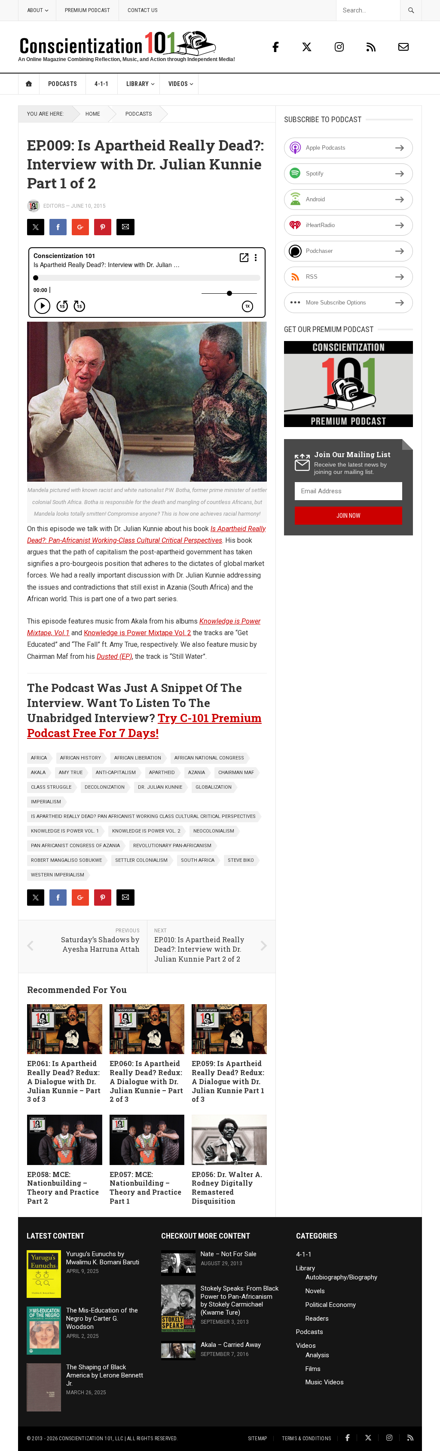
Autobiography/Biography (341, 1277)
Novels (315, 1291)
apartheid (162, 772)
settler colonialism (141, 860)
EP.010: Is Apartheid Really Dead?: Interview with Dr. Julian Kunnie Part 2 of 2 (199, 949)
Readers (317, 1318)
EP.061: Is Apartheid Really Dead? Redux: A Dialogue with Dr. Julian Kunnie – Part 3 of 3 (64, 1081)
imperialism (46, 802)
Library (137, 83)
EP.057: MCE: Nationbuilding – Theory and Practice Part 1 (145, 1187)
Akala (38, 772)
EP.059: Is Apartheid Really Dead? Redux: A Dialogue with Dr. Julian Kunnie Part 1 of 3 (228, 1081)
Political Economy (331, 1305)
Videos (178, 83)
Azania (196, 772)
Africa (39, 758)
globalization (214, 787)
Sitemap (257, 1439)
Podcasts (62, 83)
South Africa (197, 860)
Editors (53, 206)
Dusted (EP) (114, 656)
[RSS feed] (372, 47)
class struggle (51, 787)
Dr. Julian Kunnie (160, 787)
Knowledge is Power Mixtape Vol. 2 (137, 633)
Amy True (70, 772)
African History (80, 758)
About (35, 10)
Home (29, 84)
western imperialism (57, 875)
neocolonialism (213, 831)
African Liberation (137, 758)
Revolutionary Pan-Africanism (172, 845)
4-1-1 (101, 83)
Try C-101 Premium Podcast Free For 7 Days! (144, 725)
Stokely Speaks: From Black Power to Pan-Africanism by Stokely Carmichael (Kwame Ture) (239, 1300)
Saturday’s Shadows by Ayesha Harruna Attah (100, 944)
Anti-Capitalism (116, 772)
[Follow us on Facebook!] (276, 47)
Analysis (317, 1355)
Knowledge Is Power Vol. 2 (146, 831)
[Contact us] (403, 47)
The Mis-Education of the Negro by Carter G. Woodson (102, 1319)
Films (313, 1369)
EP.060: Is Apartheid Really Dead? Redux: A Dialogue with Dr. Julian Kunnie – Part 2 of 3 (146, 1081)
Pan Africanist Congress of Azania (75, 845)
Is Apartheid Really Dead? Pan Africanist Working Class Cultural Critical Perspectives (143, 816)
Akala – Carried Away (231, 1345)
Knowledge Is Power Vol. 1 (65, 831)
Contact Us (143, 10)
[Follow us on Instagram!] (340, 47)
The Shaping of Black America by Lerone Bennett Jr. (104, 1375)
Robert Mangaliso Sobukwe (66, 860)
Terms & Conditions (306, 1439)
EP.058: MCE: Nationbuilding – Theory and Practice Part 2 (63, 1187)
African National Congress (209, 758)
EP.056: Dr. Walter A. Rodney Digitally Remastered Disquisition (227, 1187)
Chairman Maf (236, 772)
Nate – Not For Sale (229, 1254)
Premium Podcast (87, 10)
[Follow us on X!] (308, 47)
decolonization (105, 787)
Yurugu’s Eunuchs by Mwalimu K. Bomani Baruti (102, 1258)
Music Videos (325, 1382)
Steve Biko (241, 860)
